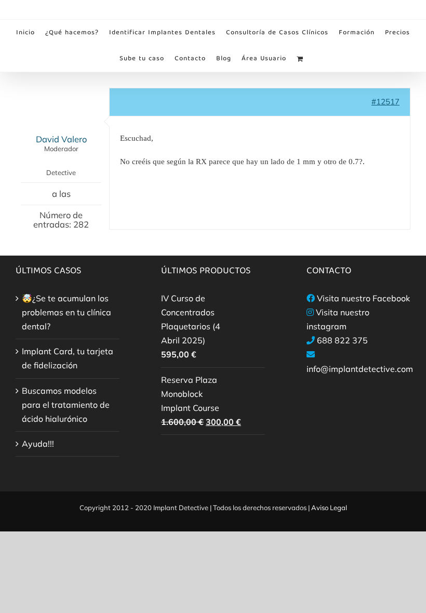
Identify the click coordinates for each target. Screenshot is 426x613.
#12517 (385, 101)
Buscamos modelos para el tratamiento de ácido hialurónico (66, 404)
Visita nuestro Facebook (363, 298)
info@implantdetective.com (360, 369)
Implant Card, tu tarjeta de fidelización (67, 358)
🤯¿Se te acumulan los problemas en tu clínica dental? (66, 312)
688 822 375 (342, 340)
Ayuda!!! (38, 443)
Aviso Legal (329, 507)
